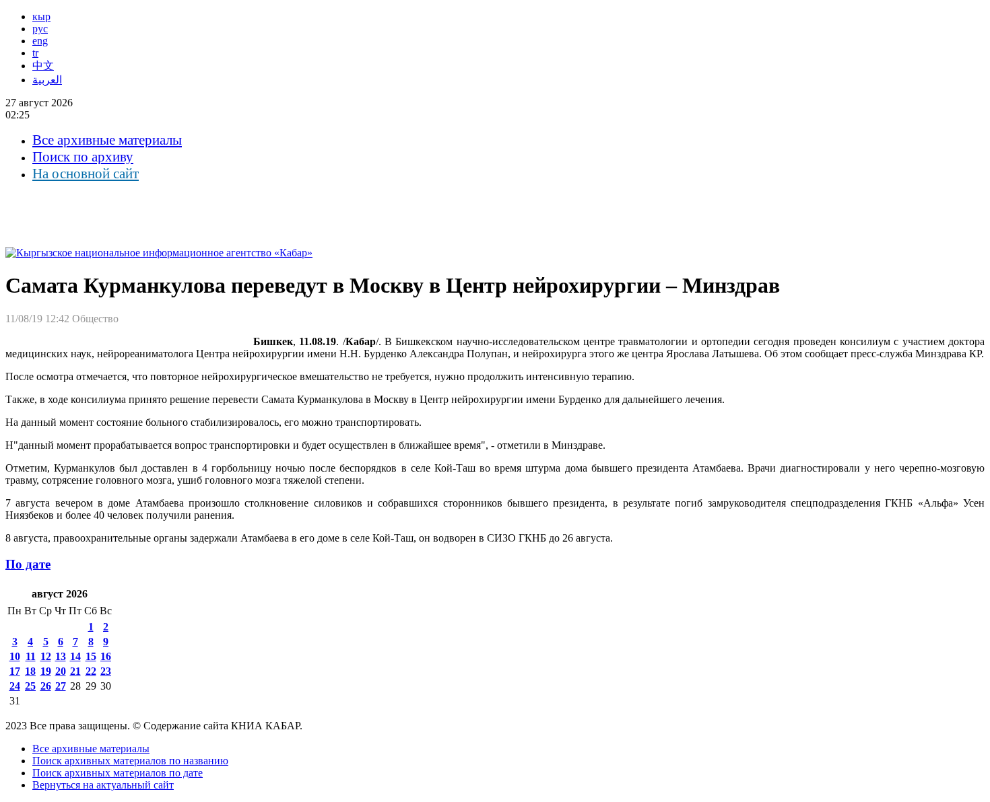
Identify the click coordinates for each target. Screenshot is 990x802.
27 (60, 686)
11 (31, 656)
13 (60, 656)
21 (75, 671)
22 (91, 671)
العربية (47, 79)
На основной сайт (85, 174)
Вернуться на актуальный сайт (103, 785)
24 (14, 686)
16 (105, 656)
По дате (28, 564)
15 (91, 656)
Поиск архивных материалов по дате (117, 772)
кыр (41, 16)
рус (40, 28)
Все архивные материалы (107, 140)
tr (35, 53)
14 (75, 656)
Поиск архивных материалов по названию (130, 760)
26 (45, 686)
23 (105, 671)
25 (30, 686)
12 (45, 656)
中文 (43, 65)
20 (60, 671)
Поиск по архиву (82, 157)
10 (14, 656)
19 (45, 671)
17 (14, 671)
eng (40, 40)
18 (30, 671)
